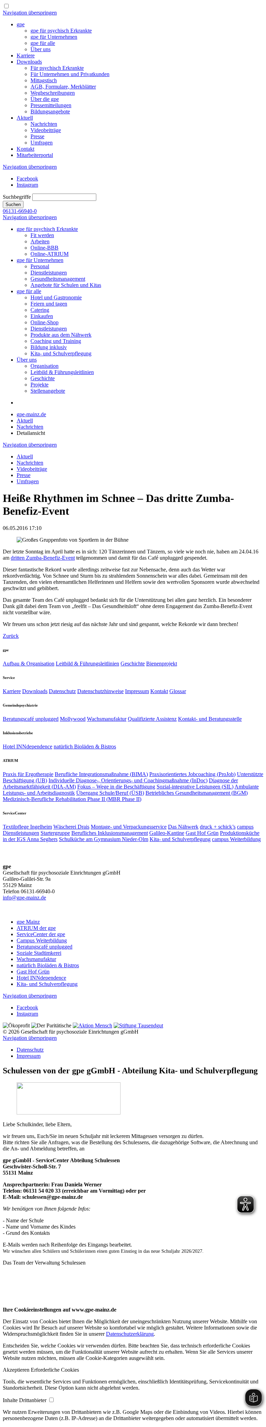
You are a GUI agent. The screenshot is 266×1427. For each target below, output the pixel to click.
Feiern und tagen (48, 304)
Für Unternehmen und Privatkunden (69, 74)
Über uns (40, 49)
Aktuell (25, 118)
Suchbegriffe (17, 197)
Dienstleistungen (48, 273)
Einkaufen (41, 316)
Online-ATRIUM (49, 254)
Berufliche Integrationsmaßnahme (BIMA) (101, 774)
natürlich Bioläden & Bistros (85, 746)
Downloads (29, 62)
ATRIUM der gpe (36, 928)
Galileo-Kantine (166, 833)
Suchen (13, 204)
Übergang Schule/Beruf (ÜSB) (110, 793)
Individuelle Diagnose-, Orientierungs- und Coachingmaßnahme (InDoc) (127, 780)
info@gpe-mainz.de (24, 898)
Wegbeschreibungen (52, 93)
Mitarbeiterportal (35, 155)
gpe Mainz (28, 922)
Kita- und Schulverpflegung (60, 353)
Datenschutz (62, 691)
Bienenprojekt (161, 663)
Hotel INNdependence (27, 746)
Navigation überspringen (30, 13)
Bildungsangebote (50, 111)
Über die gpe (44, 99)
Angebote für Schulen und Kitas (65, 285)
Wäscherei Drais (71, 827)
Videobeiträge (45, 130)
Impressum (137, 691)
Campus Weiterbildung (42, 940)
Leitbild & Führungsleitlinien (62, 372)
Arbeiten (40, 241)
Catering (39, 310)
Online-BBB (44, 248)
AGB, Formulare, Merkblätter (63, 87)
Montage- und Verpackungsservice (129, 827)
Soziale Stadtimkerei (39, 953)
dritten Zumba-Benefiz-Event (43, 558)
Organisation (44, 366)
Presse (37, 136)
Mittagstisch (43, 80)
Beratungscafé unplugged (31, 719)
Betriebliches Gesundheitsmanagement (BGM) (196, 793)
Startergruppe (55, 833)
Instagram (27, 185)
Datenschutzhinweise (100, 691)
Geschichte (42, 378)
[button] (17, 1370)
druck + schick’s (218, 827)
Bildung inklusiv (48, 347)
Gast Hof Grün (202, 833)
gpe (21, 24)
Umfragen (41, 143)
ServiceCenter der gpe (41, 934)
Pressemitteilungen (50, 105)
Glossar (177, 691)
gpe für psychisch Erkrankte (61, 31)
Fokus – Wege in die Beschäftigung (116, 787)
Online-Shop (44, 322)
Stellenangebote (47, 391)
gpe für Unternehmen (53, 37)
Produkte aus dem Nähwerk (60, 335)
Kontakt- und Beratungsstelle (210, 719)
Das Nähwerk (183, 827)
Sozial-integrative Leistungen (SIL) (195, 787)
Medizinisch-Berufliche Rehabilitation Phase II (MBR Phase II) (72, 799)
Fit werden (42, 235)
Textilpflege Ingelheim (27, 827)
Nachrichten (43, 124)
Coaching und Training (55, 341)
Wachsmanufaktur (106, 719)
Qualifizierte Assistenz (152, 719)
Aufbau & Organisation (28, 663)
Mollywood (73, 719)
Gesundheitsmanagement (57, 279)
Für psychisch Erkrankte (57, 68)
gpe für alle (42, 43)
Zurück (11, 636)
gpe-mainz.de (31, 414)
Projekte (39, 385)
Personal (39, 266)
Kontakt (25, 149)
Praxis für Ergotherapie (28, 774)
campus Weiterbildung (236, 839)
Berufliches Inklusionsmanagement (109, 833)
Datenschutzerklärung (130, 1334)
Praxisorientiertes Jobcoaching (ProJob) (192, 774)
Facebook (27, 178)
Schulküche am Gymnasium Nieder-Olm (103, 839)
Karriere (26, 55)
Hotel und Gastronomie (56, 297)
